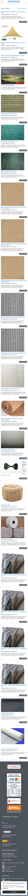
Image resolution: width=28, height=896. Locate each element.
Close (14, 458)
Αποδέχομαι (14, 892)
